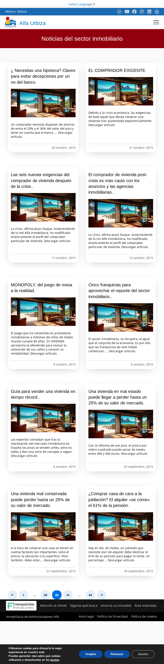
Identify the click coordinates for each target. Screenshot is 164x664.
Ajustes (143, 654)
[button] (156, 22)
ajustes (54, 660)
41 (68, 595)
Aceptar (90, 654)
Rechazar (117, 654)
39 (45, 595)
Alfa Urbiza (32, 23)
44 (90, 595)
